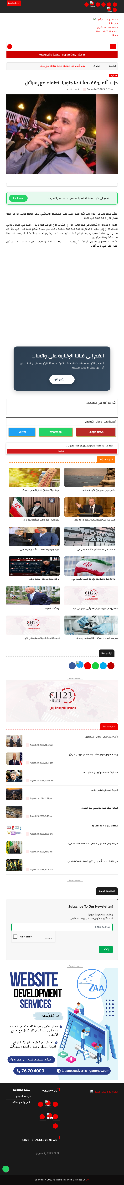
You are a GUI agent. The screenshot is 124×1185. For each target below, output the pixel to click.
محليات (96, 66)
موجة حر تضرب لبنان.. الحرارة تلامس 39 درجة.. (41, 490)
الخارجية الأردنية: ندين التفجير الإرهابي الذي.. (42, 638)
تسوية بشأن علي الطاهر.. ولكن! (104, 790)
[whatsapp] (95, 666)
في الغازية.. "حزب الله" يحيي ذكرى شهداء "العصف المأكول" (92, 861)
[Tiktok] (50, 1117)
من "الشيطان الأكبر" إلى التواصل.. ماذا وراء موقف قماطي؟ (93, 843)
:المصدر (73, 89)
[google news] (109, 9)
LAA (87, 1180)
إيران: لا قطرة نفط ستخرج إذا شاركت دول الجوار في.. (93, 579)
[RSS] (115, 10)
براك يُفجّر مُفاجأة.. (52, 609)
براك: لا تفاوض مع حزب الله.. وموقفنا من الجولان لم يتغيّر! (93, 755)
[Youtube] (103, 4)
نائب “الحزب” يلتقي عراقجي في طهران (101, 737)
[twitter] (79, 666)
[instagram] (98, 4)
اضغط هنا (18, 198)
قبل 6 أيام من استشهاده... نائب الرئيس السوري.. (39, 549)
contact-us (13, 3)
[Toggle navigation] (113, 46)
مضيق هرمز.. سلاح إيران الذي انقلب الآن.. (98, 490)
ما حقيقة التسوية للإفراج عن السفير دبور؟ (100, 772)
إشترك (106, 949)
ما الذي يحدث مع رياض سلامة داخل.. (44, 579)
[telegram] (115, 4)
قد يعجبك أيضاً (106, 459)
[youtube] (110, 666)
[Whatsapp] (109, 4)
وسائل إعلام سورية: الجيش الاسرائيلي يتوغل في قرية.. (95, 609)
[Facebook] (86, 4)
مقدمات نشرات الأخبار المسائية (105, 826)
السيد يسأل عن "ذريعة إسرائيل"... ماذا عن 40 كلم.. (94, 520)
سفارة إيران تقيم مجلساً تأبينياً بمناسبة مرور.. (41, 520)
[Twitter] (92, 3)
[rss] (56, 1126)
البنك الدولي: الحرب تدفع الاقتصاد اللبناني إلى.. (95, 549)
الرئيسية (112, 66)
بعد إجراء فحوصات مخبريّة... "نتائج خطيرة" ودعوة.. (97, 638)
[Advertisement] (62, 270)
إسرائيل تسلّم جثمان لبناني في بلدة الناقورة (99, 808)
